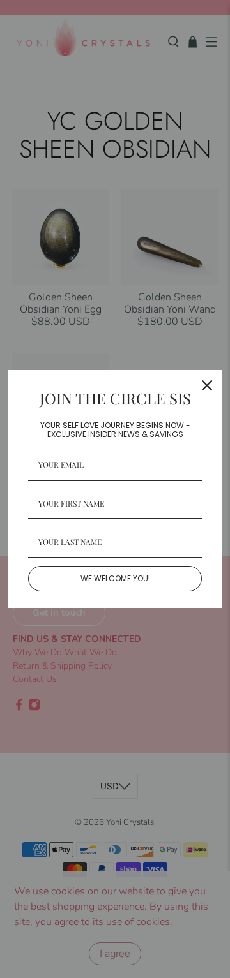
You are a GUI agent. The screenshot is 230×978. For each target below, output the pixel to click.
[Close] (207, 385)
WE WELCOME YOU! (115, 578)
